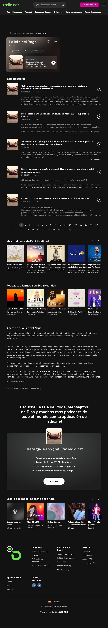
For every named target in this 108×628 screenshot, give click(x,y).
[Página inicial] (10, 33)
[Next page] (75, 230)
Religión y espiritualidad (33, 51)
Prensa (35, 555)
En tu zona (58, 12)
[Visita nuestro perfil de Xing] (39, 585)
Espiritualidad (15, 51)
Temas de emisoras (93, 12)
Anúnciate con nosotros (37, 560)
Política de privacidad (65, 558)
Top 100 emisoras (14, 12)
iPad (8, 586)
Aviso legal (61, 562)
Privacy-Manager (64, 569)
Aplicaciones (87, 555)
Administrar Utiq (64, 566)
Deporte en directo (43, 12)
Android (10, 589)
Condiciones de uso (65, 554)
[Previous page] (16, 225)
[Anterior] (92, 240)
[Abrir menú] (103, 4)
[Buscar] (62, 4)
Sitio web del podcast (15, 381)
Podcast (28, 12)
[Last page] (80, 230)
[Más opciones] (55, 41)
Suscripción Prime (89, 563)
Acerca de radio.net (40, 552)
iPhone (9, 582)
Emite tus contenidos (40, 566)
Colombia (56, 602)
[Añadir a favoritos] (49, 41)
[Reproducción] (53, 63)
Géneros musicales (74, 12)
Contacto (86, 552)
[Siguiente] (98, 240)
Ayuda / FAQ (87, 559)
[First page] (11, 225)
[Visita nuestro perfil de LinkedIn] (34, 585)
